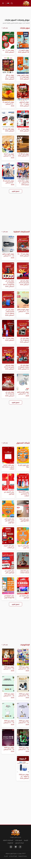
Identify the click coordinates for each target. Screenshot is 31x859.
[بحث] (11, 3)
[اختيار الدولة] (7, 3)
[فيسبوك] (20, 846)
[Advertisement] (15, 13)
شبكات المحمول (19, 843)
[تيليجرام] (15, 846)
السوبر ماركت (18, 840)
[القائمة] (3, 3)
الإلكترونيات (10, 843)
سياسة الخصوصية (22, 856)
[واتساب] (11, 846)
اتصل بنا (6, 856)
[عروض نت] (15, 832)
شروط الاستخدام (13, 856)
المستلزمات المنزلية (8, 840)
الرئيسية (26, 840)
